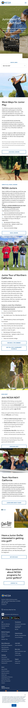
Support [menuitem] (17, 659)
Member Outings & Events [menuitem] (5, 636)
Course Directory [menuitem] (19, 637)
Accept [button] (14, 705)
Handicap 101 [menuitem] (4, 663)
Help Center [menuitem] (17, 661)
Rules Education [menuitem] (5, 647)
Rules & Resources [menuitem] (5, 643)
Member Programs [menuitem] (5, 632)
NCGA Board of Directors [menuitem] (7, 677)
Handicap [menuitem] (3, 655)
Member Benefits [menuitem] (5, 626)
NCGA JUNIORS (14, 232)
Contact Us (14, 583)
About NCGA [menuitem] (4, 669)
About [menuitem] (2, 667)
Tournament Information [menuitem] (20, 624)
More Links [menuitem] (17, 649)
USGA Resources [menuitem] (5, 649)
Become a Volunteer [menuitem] (5, 681)
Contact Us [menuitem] (17, 663)
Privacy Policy (15, 702)
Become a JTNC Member (14, 342)
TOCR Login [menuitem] (17, 653)
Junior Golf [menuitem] (17, 643)
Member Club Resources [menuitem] (20, 635)
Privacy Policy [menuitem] (18, 655)
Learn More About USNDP (14, 502)
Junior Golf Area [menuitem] (18, 645)
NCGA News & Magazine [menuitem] (6, 645)
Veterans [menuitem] (3, 628)
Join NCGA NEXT (14, 446)
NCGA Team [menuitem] (4, 675)
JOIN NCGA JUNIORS (14, 151)
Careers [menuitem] (3, 682)
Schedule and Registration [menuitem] (18, 626)
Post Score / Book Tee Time (10, 609)
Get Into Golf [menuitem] (4, 651)
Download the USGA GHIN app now (11, 614)
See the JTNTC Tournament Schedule (14, 348)
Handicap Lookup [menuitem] (5, 659)
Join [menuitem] (2, 622)
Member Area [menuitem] (4, 634)
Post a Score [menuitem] (4, 657)
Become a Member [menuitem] (5, 624)
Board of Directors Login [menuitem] (20, 651)
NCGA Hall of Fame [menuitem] (5, 679)
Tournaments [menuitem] (18, 622)
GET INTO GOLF (14, 557)
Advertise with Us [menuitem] (5, 673)
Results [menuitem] (16, 629)
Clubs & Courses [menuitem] (18, 633)
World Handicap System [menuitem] (6, 661)
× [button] (25, 694)
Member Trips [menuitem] (4, 639)
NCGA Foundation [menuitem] (5, 671)
